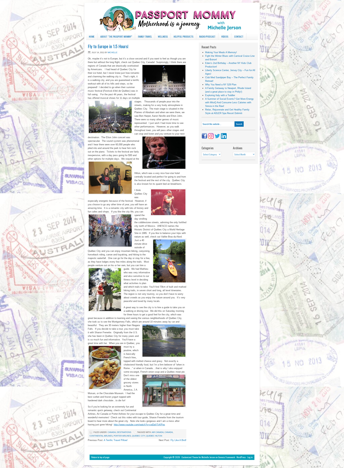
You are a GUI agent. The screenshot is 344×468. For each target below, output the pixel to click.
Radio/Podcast (207, 36)
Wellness (163, 36)
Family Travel (143, 37)
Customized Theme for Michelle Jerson (198, 457)
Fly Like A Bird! (178, 440)
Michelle (112, 52)
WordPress (241, 457)
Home (91, 36)
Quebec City (138, 436)
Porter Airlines (122, 436)
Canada (112, 432)
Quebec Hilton (154, 436)
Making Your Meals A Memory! (221, 52)
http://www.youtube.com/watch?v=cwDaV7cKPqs (139, 424)
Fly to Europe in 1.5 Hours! (108, 46)
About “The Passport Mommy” (116, 36)
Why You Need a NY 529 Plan (220, 84)
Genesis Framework (226, 457)
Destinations (124, 432)
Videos (224, 36)
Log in (250, 457)
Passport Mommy (172, 17)
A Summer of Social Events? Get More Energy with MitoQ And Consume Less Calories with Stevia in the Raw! (229, 102)
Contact (238, 36)
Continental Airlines (101, 436)
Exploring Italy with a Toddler (220, 95)
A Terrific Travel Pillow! (116, 440)
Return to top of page (100, 457)
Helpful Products (183, 36)
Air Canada (158, 432)
